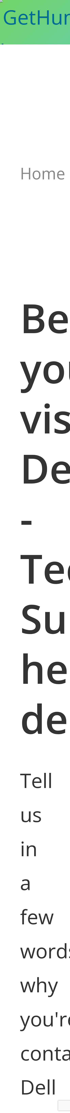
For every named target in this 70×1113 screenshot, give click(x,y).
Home (42, 173)
